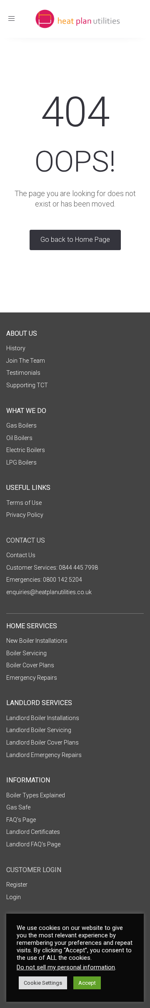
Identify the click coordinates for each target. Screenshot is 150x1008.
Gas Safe (18, 807)
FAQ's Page (21, 819)
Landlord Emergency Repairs (44, 755)
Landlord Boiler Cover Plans (42, 742)
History (15, 348)
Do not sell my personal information (66, 967)
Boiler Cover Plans (30, 665)
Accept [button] (87, 983)
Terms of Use (24, 502)
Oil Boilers (19, 438)
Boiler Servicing (26, 653)
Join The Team (25, 360)
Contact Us (20, 555)
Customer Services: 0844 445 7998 (52, 567)
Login (13, 897)
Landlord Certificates (33, 832)
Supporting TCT (27, 385)
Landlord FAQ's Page (33, 844)
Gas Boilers (21, 425)
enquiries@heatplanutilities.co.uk (49, 592)
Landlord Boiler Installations (42, 718)
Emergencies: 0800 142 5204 (44, 579)
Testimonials (23, 372)
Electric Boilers (25, 450)
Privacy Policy (24, 514)
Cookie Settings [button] (43, 983)
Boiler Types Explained (35, 795)
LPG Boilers (21, 462)
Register (17, 884)
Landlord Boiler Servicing (38, 730)
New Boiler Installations (37, 640)
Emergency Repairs (31, 677)
